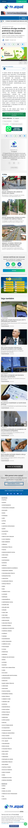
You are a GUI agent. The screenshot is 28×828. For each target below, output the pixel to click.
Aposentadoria (6, 678)
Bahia (3, 513)
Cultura (6, 124)
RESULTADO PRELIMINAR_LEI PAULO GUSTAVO (14, 114)
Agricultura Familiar (8, 536)
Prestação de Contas (7, 759)
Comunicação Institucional (9, 675)
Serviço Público (6, 583)
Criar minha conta (13, 483)
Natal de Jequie (6, 772)
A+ (25, 62)
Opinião (4, 610)
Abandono (5, 717)
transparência (6, 599)
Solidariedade (6, 638)
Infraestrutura (6, 575)
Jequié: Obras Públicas (8, 683)
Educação (4, 510)
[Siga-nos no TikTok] (21, 494)
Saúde (3, 523)
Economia (4, 515)
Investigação (5, 714)
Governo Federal (6, 625)
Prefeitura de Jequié (17, 124)
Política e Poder (6, 767)
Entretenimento (6, 505)
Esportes (4, 562)
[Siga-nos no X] (14, 494)
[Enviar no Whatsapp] (13, 44)
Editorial (4, 557)
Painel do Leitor (6, 791)
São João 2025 (5, 607)
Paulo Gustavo (7, 121)
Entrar (5, 1)
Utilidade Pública (7, 748)
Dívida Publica (6, 712)
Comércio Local (6, 644)
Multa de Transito (7, 769)
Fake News (4, 615)
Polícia (4, 549)
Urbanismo (5, 756)
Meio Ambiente (6, 541)
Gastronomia (5, 560)
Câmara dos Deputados (8, 657)
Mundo (4, 502)
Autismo (4, 662)
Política (4, 499)
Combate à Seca (6, 591)
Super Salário (6, 709)
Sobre (3, 788)
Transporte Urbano (7, 570)
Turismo (4, 636)
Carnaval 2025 (5, 701)
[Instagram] (9, 163)
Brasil (4, 659)
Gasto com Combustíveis (8, 667)
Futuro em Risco (6, 730)
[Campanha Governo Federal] (14, 285)
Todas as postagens (14, 466)
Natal (3, 775)
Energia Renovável (7, 780)
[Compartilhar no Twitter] (9, 44)
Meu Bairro (5, 764)
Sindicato (4, 680)
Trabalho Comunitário (8, 733)
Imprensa (4, 654)
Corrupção (5, 685)
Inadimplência (6, 706)
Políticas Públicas (7, 738)
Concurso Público (7, 623)
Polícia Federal (6, 691)
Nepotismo (5, 688)
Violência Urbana (7, 630)
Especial (4, 722)
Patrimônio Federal (7, 693)
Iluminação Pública (7, 581)
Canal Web (5, 612)
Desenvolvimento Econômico (10, 568)
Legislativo (5, 578)
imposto (4, 565)
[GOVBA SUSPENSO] (14, 13)
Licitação (4, 594)
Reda (3, 589)
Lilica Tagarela (6, 539)
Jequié (16, 121)
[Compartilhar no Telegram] (18, 44)
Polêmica (4, 633)
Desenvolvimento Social (8, 552)
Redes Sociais (5, 746)
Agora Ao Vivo (22, 1)
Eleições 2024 (5, 604)
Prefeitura (5, 651)
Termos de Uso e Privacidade (9, 793)
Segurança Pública (7, 547)
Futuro (4, 649)
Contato (4, 798)
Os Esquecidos (6, 727)
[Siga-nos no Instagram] (11, 494)
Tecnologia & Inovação (8, 507)
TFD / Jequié (5, 740)
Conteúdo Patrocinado (8, 526)
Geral (3, 586)
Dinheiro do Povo (7, 777)
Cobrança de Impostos (8, 628)
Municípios (5, 531)
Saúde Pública (6, 617)
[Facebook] (14, 163)
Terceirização (6, 743)
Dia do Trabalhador (7, 725)
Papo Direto (5, 751)
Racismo (4, 664)
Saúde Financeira (6, 641)
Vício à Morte (5, 735)
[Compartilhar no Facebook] (4, 44)
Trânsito (4, 544)
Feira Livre (5, 754)
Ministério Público (7, 761)
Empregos (4, 596)
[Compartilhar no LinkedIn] (22, 44)
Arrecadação (5, 620)
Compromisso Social (7, 602)
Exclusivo (4, 672)
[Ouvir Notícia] (4, 69)
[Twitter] (18, 163)
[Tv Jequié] (14, 7)
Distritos (4, 704)
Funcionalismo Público (8, 573)
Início (3, 785)
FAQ (3, 796)
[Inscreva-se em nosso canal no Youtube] (18, 494)
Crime (3, 670)
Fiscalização (5, 646)
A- (20, 62)
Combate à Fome (6, 699)
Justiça (4, 520)
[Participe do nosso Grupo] (14, 129)
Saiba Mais (14, 167)
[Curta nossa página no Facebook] (7, 494)
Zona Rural (5, 555)
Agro (3, 518)
